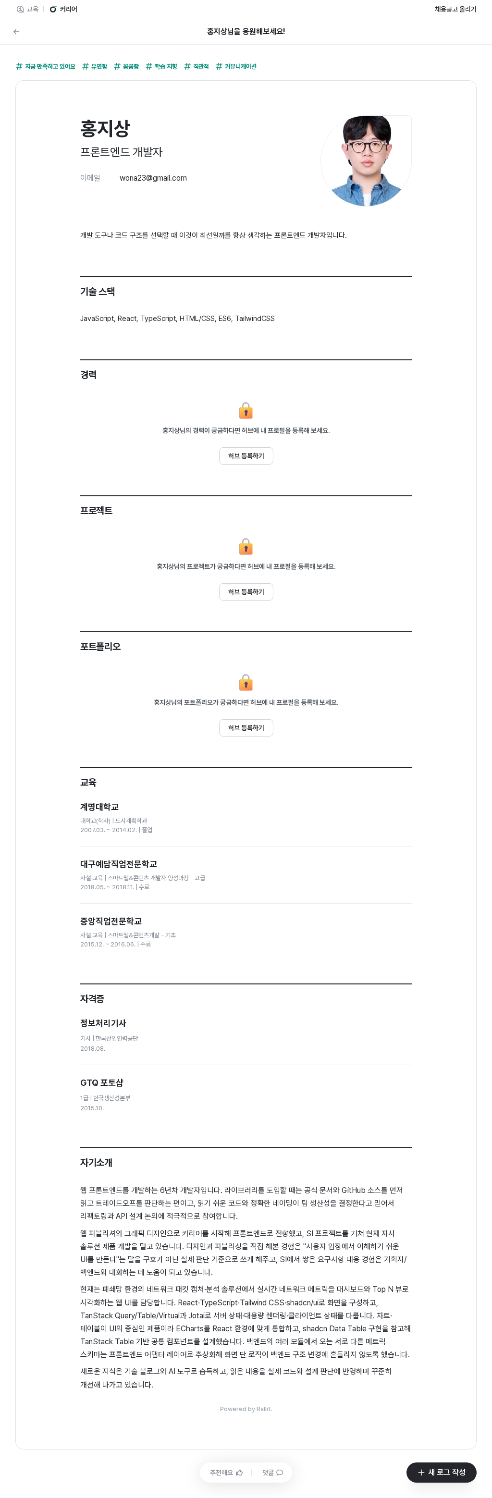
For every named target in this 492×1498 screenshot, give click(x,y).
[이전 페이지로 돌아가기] (16, 31)
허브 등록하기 (246, 456)
